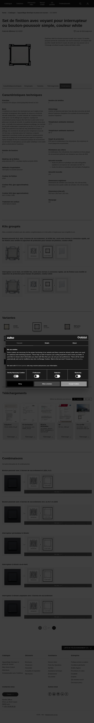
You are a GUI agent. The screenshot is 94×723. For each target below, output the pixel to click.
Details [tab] (47, 343)
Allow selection (47, 384)
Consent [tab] (19, 343)
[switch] (36, 376)
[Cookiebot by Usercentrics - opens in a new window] (79, 337)
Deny (20, 384)
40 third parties (21, 365)
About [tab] (75, 343)
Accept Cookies (74, 384)
